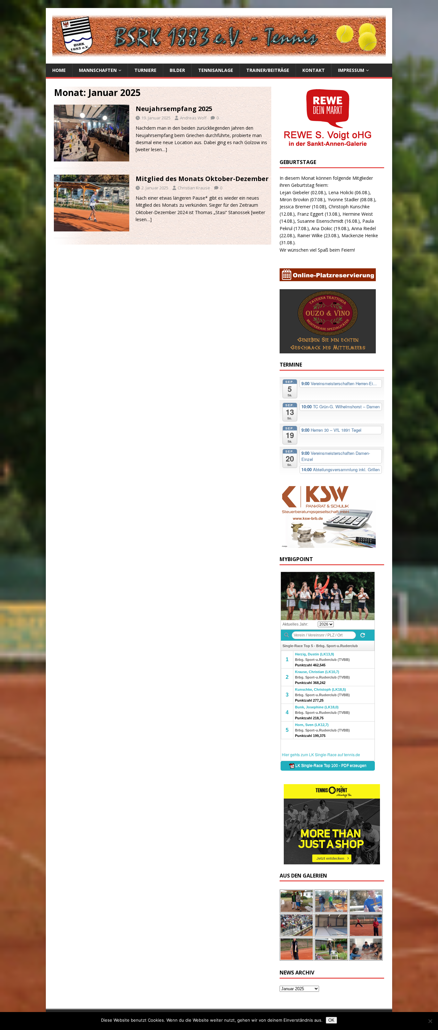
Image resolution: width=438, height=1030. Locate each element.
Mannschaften (98, 70)
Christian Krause (194, 188)
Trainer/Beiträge (267, 70)
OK (331, 1020)
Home (59, 70)
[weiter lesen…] (151, 149)
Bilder (177, 70)
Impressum (351, 70)
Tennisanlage (215, 70)
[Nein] (430, 1021)
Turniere (145, 70)
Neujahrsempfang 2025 (174, 108)
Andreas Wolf (193, 118)
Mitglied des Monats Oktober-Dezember (202, 178)
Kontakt (313, 70)
